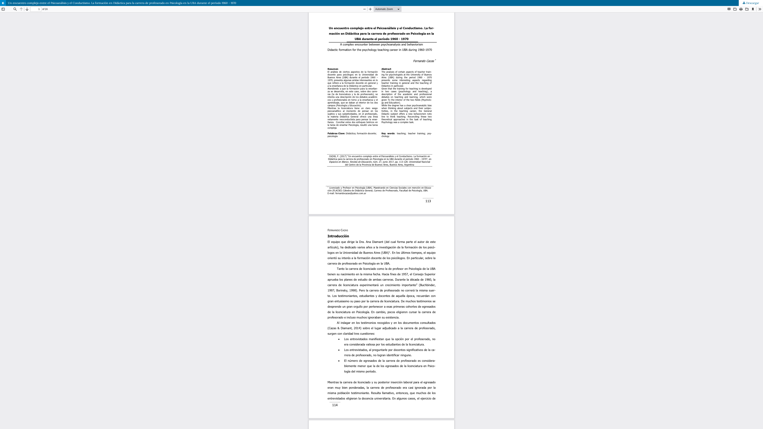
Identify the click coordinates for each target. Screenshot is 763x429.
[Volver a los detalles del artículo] (3, 3)
